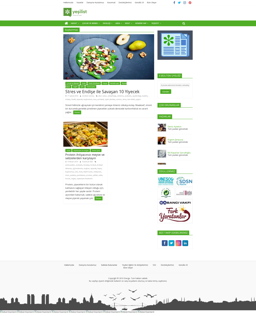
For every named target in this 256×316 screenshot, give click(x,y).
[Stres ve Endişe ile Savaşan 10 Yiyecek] (108, 35)
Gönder (165, 91)
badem (145, 96)
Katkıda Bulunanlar (109, 265)
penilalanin (81, 175)
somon (118, 99)
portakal (100, 99)
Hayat (105, 83)
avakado (128, 96)
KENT (127, 23)
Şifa (82, 87)
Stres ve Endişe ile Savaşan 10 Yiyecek (102, 91)
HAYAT (74, 23)
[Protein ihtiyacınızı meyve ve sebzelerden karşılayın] (85, 123)
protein (89, 175)
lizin (76, 172)
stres (124, 99)
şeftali (95, 175)
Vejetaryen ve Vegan (81, 150)
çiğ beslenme (78, 168)
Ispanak (80, 99)
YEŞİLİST (155, 23)
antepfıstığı (112, 96)
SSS (154, 265)
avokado (79, 165)
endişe (67, 99)
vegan (73, 178)
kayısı (99, 168)
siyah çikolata (110, 99)
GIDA (117, 23)
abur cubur (102, 96)
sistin (100, 175)
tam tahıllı (131, 99)
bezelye (86, 165)
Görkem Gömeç (88, 96)
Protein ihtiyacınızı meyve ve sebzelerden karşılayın (85, 156)
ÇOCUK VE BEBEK (90, 23)
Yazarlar (79, 2)
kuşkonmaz (88, 99)
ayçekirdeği (136, 96)
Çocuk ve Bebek (73, 83)
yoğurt (138, 99)
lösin (81, 172)
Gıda (83, 83)
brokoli (93, 165)
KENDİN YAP (140, 23)
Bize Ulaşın (151, 2)
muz (94, 99)
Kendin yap (114, 83)
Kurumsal (111, 2)
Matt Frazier (88, 172)
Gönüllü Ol (139, 2)
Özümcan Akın (87, 162)
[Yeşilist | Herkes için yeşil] (66, 23)
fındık (73, 99)
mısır (67, 175)
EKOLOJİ (106, 23)
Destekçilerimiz (125, 2)
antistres (120, 96)
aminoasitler (70, 165)
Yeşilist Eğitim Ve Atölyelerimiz (135, 265)
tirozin (67, 178)
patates (73, 175)
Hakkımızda (68, 2)
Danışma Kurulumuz (95, 2)
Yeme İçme (91, 87)
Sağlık (75, 87)
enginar (86, 168)
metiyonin (97, 172)
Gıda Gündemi (94, 83)
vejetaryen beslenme (85, 178)
